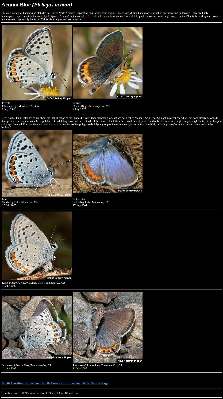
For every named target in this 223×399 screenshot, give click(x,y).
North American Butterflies (60, 383)
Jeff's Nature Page (95, 383)
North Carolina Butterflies (20, 383)
